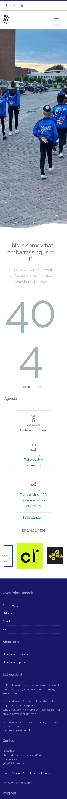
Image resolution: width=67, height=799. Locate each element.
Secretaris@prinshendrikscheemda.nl (32, 773)
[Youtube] (21, 5)
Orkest (6, 621)
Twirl (5, 629)
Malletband (9, 613)
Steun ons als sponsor (15, 662)
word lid (28, 730)
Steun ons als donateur (15, 654)
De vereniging (10, 605)
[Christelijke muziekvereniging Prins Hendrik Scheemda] (6, 27)
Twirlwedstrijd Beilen (34, 430)
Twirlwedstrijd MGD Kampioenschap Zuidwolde (33, 500)
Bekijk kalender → (33, 517)
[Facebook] (6, 5)
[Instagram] (14, 5)
